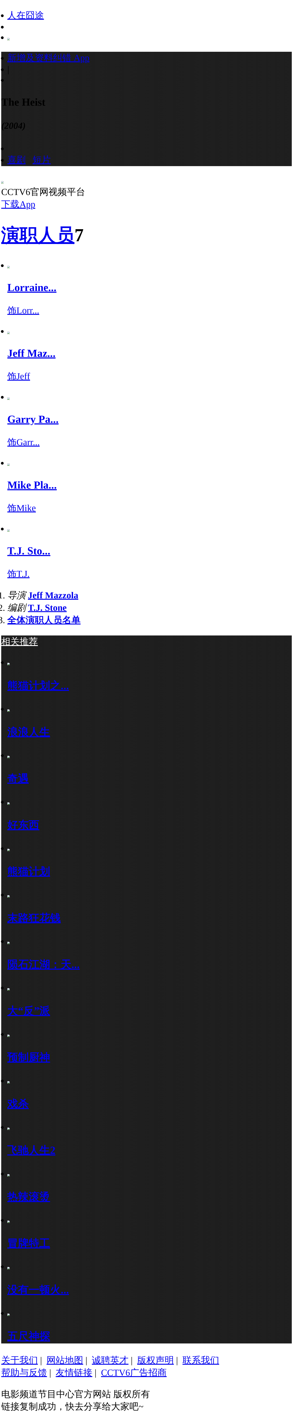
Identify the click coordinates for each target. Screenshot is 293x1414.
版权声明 (155, 1360)
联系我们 (201, 1360)
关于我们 (19, 1360)
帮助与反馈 (24, 1373)
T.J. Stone (47, 608)
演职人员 (37, 235)
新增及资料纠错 (48, 58)
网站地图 (65, 1360)
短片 (42, 160)
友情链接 (74, 1373)
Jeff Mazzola (53, 595)
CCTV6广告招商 (134, 1373)
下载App (18, 204)
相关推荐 (19, 642)
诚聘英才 (110, 1360)
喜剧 (16, 160)
